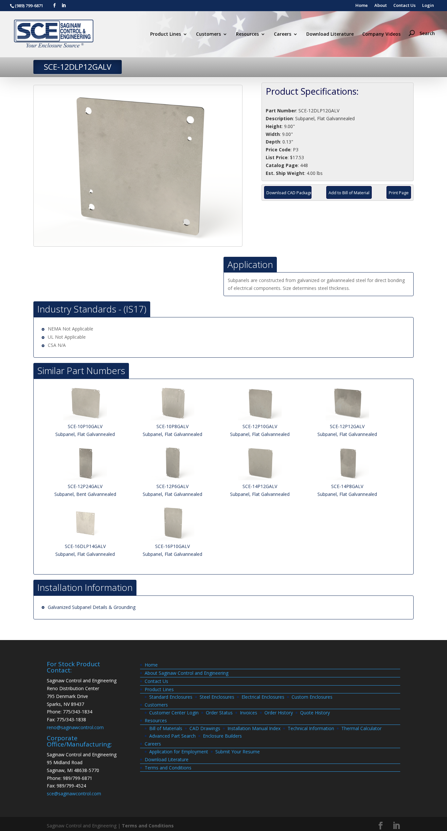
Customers (208, 34)
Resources (247, 34)
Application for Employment (178, 751)
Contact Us (404, 5)
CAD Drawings (204, 728)
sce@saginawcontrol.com (74, 793)
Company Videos (381, 34)
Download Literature (330, 34)
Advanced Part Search (172, 736)
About (380, 5)
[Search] (423, 21)
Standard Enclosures (170, 697)
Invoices (248, 712)
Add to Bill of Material (349, 193)
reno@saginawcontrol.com (75, 727)
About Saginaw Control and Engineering (186, 673)
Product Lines (165, 34)
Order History (278, 712)
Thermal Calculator (361, 728)
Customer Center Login (174, 712)
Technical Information (311, 728)
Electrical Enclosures (262, 697)
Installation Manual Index (253, 728)
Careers (282, 34)
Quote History (315, 712)
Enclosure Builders (222, 736)
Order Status (219, 712)
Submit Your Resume (237, 751)
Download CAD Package (289, 193)
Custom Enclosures (312, 697)
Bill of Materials (165, 728)
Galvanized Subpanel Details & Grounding (91, 607)
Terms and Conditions (168, 768)
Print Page (399, 193)
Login (428, 5)
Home (361, 5)
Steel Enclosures (217, 697)
